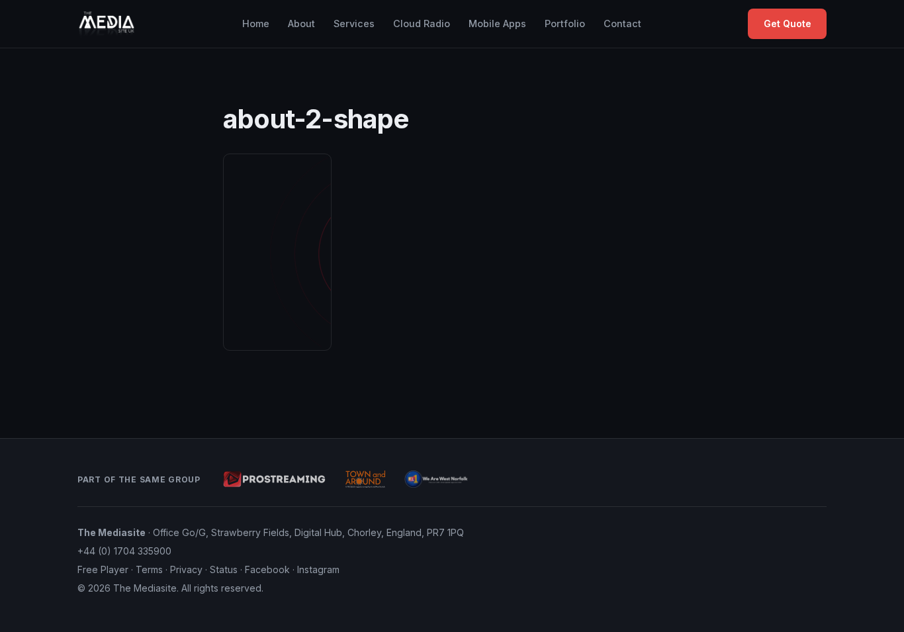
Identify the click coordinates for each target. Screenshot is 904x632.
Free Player (102, 569)
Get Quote (787, 23)
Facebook (267, 569)
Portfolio (565, 23)
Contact (622, 23)
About (301, 23)
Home (255, 23)
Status (224, 569)
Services (354, 23)
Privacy (186, 569)
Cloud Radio (421, 23)
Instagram (318, 569)
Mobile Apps (497, 23)
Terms (149, 569)
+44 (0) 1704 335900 (124, 551)
